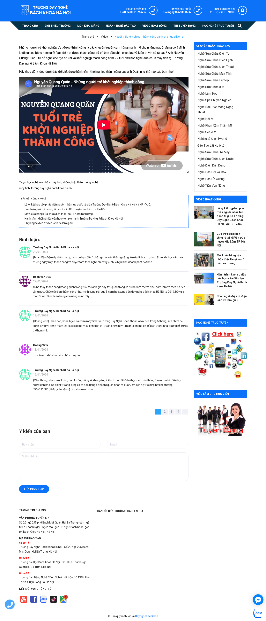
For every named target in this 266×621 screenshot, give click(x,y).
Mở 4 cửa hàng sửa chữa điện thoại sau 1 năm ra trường (59, 213)
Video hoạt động (208, 199)
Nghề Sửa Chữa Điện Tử (213, 53)
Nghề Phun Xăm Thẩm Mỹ (215, 125)
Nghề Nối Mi (205, 119)
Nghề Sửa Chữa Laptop (213, 80)
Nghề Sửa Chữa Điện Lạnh (215, 60)
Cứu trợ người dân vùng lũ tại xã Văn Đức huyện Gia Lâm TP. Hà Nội (65, 209)
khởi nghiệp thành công (77, 182)
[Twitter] (44, 602)
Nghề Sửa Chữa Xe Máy (213, 152)
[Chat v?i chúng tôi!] (258, 599)
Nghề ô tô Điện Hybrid (212, 139)
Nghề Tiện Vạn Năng (211, 185)
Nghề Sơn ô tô (207, 132)
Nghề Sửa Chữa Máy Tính (214, 73)
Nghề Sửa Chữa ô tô (211, 87)
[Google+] (54, 602)
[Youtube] (24, 602)
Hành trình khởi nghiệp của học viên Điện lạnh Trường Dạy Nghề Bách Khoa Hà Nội (74, 218)
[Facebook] (34, 602)
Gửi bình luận (34, 489)
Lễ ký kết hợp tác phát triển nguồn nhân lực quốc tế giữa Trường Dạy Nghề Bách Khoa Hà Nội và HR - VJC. (88, 204)
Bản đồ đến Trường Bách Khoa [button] (120, 511)
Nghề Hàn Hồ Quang (211, 179)
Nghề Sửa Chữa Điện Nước (215, 159)
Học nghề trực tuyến (212, 322)
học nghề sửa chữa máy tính (44, 182)
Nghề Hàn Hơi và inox (211, 172)
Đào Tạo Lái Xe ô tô (210, 145)
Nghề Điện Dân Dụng (211, 165)
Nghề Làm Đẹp (207, 93)
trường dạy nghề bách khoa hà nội (51, 188)
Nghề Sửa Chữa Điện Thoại (215, 67)
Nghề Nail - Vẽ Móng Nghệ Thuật (215, 109)
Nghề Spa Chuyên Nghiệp (214, 100)
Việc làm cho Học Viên (212, 393)
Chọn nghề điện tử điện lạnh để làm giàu (49, 223)
